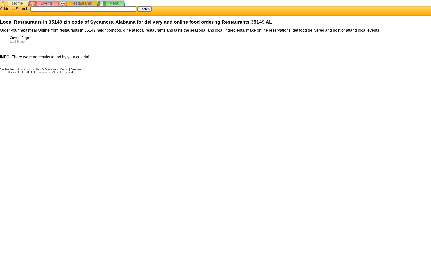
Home (17, 3)
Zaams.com (44, 72)
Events (46, 3)
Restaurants (81, 3)
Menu (114, 3)
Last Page (17, 41)
